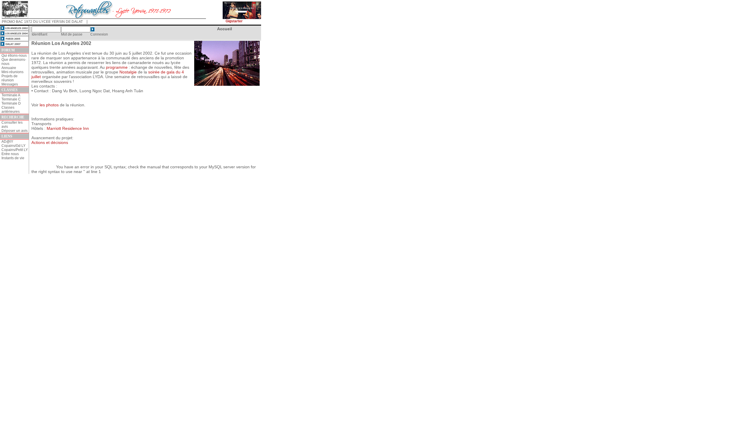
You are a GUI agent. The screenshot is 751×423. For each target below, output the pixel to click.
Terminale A (10, 95)
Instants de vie (12, 158)
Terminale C (11, 99)
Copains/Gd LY (13, 146)
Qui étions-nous (14, 55)
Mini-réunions (12, 72)
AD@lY (7, 142)
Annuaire (8, 68)
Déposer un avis (14, 131)
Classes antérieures (10, 109)
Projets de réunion (9, 78)
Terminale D (11, 103)
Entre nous (10, 154)
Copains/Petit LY (14, 150)
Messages (9, 84)
